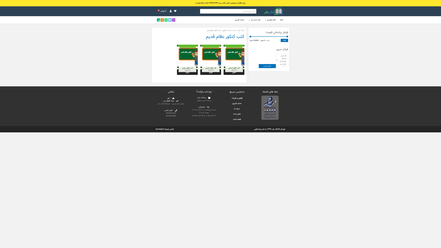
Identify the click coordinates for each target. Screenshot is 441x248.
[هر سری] (283, 55)
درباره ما (237, 108)
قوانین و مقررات (237, 98)
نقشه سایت (237, 119)
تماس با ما (237, 114)
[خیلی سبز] (283, 64)
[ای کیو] (283, 58)
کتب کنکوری (226, 30)
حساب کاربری (239, 20)
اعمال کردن (267, 66)
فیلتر (284, 40)
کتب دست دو (255, 20)
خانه (281, 20)
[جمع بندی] (283, 61)
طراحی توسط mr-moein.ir (165, 129)
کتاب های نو (271, 20)
